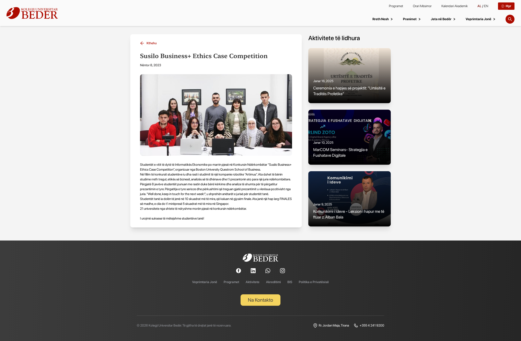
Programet (396, 6)
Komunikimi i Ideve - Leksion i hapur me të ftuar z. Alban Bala (348, 214)
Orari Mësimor (422, 6)
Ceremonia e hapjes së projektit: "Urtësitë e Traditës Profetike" (349, 91)
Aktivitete (252, 282)
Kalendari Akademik (454, 6)
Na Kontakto (260, 300)
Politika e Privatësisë (314, 282)
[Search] (510, 19)
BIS (289, 282)
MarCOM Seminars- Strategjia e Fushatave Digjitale (340, 152)
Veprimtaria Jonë (204, 282)
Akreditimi (273, 282)
